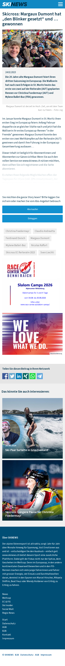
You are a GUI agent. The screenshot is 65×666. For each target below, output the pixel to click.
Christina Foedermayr (17, 231)
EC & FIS (6, 601)
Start (5, 619)
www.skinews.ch (10, 555)
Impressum (8, 638)
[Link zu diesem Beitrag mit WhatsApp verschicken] (32, 376)
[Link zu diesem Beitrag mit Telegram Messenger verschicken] (40, 376)
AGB (4, 627)
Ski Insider (7, 605)
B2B (4, 631)
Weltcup (6, 598)
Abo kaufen (32, 209)
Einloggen (32, 218)
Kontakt (6, 634)
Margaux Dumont (40, 238)
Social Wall (8, 609)
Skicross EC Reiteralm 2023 (20, 252)
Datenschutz (9, 623)
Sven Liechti (47, 252)
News (5, 594)
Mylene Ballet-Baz (16, 245)
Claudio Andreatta (45, 231)
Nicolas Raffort (39, 245)
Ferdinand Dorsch (15, 238)
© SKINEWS (7, 654)
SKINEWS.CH (24, 4)
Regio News (8, 613)
